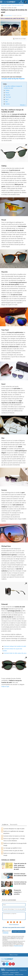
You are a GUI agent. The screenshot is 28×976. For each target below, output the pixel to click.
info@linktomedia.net (18, 946)
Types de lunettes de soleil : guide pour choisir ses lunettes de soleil (20, 866)
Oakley (7, 90)
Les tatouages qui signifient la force (12, 848)
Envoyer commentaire (19, 931)
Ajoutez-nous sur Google (20, 39)
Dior (6, 102)
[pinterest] (13, 964)
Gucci (6, 99)
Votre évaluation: (14, 925)
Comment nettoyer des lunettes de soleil (15, 646)
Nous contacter (5, 972)
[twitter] (7, 964)
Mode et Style (4, 5)
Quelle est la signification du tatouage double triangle (15, 844)
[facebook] (3, 964)
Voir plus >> (23, 105)
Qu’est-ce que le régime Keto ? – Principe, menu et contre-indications (14, 840)
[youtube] (10, 964)
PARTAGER (21, 3)
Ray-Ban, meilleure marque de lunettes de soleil (13, 87)
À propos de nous (23, 970)
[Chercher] (26, 2)
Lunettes (9, 5)
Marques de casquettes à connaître (17, 892)
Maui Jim (8, 95)
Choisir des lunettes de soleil (17, 5)
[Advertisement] (14, 756)
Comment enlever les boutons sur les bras (14, 836)
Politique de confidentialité (7, 974)
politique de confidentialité (5, 932)
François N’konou (8, 15)
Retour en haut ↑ (14, 955)
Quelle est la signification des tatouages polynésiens (13, 832)
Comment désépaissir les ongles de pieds (13, 829)
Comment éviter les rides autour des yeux (15, 653)
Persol (7, 93)
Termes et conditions (14, 972)
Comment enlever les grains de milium (13, 851)
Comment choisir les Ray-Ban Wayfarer (13, 79)
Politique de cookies (19, 974)
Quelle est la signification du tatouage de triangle (13, 854)
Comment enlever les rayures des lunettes (12, 650)
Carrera (7, 104)
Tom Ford (8, 97)
